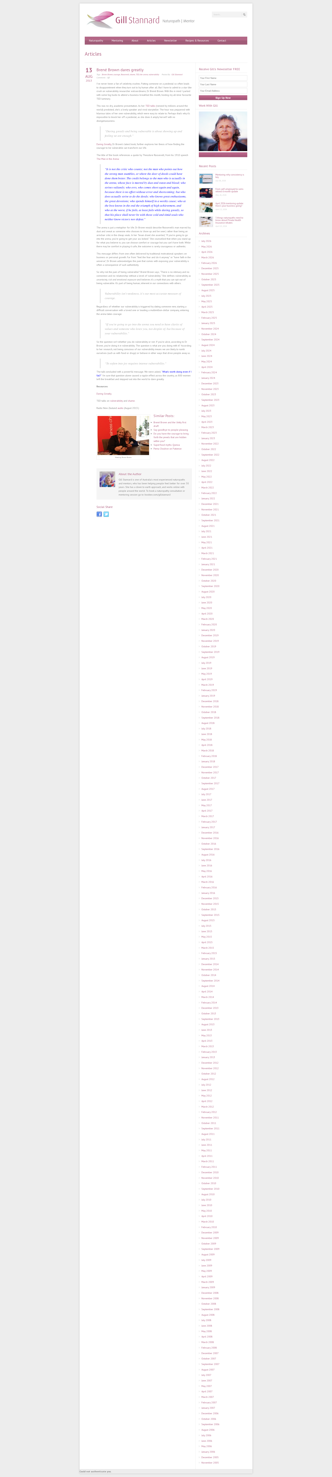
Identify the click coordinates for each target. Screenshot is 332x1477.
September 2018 (210, 717)
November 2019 (210, 640)
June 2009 (206, 1265)
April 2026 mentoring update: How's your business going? (229, 204)
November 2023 (210, 389)
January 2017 (208, 827)
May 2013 (206, 1035)
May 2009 (206, 1270)
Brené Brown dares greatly (120, 69)
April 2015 (207, 942)
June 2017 (206, 799)
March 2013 (207, 1046)
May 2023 (206, 416)
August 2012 (208, 1079)
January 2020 (208, 630)
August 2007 (208, 1369)
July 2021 (206, 531)
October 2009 (208, 1243)
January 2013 (208, 1057)
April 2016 (207, 876)
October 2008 (208, 1303)
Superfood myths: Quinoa (167, 444)
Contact (222, 40)
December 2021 (210, 504)
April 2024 (207, 367)
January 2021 (208, 564)
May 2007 (206, 1386)
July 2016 (206, 860)
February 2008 (209, 1347)
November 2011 (210, 1117)
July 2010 (206, 1199)
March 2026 (207, 257)
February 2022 (209, 493)
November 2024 (210, 328)
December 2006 (210, 1413)
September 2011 (210, 1128)
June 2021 (206, 536)
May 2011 (206, 1150)
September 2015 (210, 914)
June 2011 (206, 1144)
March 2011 (207, 1161)
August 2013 (208, 1024)
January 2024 (208, 377)
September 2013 (210, 1019)
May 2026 (206, 246)
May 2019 (206, 673)
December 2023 (210, 383)
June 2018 (206, 734)
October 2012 (208, 1073)
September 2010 (210, 1188)
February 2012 (209, 1112)
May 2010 (206, 1210)
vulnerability (154, 74)
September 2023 (210, 399)
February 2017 (209, 821)
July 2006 (206, 1435)
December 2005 (210, 1457)
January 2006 (208, 1451)
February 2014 (209, 1002)
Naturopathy (96, 40)
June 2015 (206, 931)
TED (137, 74)
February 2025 (209, 317)
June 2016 (206, 865)
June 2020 (206, 602)
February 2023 (209, 432)
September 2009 (210, 1249)
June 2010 (206, 1205)
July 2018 (206, 728)
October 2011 (208, 1123)
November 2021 (210, 509)
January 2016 (208, 893)
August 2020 (208, 591)
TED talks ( (150, 105)
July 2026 (206, 241)
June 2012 (206, 1090)
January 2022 (208, 498)
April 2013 (207, 1040)
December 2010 (210, 1172)
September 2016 (210, 849)
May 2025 (206, 301)
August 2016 (208, 854)
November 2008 (210, 1298)
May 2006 (206, 1446)
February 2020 (209, 624)
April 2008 (207, 1336)
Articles (151, 40)
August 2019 (208, 657)
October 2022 (208, 449)
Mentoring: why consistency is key (229, 176)
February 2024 (209, 372)
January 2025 (208, 323)
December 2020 (210, 569)
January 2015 (208, 958)
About (135, 40)
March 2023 (207, 427)
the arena (144, 74)
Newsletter (170, 40)
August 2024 (208, 345)
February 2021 (209, 558)
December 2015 (210, 898)
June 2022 (206, 471)
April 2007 (207, 1391)
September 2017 (210, 783)
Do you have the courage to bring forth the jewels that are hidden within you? (171, 437)
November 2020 (210, 575)
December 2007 (210, 1353)
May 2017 (206, 805)
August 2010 (208, 1194)
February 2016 (209, 887)
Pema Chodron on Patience (168, 448)
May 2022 (206, 476)
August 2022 (208, 460)
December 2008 (210, 1292)
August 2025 (208, 290)
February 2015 (209, 953)
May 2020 (206, 608)
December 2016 (210, 832)
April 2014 (207, 991)
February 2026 (209, 263)
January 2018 (208, 761)
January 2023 (208, 438)
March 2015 (207, 947)
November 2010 (210, 1177)
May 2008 (206, 1331)
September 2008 (210, 1309)
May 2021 (206, 542)
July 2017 (206, 794)
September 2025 (210, 284)
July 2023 (206, 410)
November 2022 (210, 443)
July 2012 (206, 1084)
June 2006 (206, 1440)
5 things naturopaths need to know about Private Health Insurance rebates (229, 220)
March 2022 (207, 487)
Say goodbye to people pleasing (171, 429)
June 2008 (206, 1325)
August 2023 (208, 405)
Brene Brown (107, 74)
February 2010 (209, 1227)
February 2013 (209, 1051)
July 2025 (206, 295)
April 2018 (207, 745)
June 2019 (206, 668)
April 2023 (207, 421)
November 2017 (210, 772)
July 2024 (206, 350)
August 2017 (208, 788)
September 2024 (210, 339)
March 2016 (207, 881)
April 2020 (207, 613)
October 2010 (208, 1183)
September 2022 (210, 454)
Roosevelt (125, 74)
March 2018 (207, 750)
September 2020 (210, 586)
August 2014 (208, 986)
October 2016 (208, 843)
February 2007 (209, 1402)
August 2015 (208, 920)
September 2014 (210, 980)
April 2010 (207, 1216)
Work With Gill (223, 154)
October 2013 (208, 1013)
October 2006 (208, 1418)
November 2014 (210, 969)
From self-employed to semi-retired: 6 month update (229, 190)
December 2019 (210, 635)
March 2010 (207, 1221)
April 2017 (207, 810)
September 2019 (210, 652)
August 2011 (208, 1134)
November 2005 (210, 1462)
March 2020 (207, 619)
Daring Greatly (103, 144)
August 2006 (208, 1429)
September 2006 (210, 1424)
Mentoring (117, 40)
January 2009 (208, 1287)
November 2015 (210, 903)
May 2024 (206, 361)
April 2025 (207, 306)
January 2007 (208, 1407)
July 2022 (206, 465)
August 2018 (208, 723)
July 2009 (206, 1260)
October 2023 (208, 394)
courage (116, 74)
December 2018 (210, 701)
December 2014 (210, 964)
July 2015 (206, 925)
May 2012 (206, 1095)
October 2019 (208, 646)
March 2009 (207, 1282)
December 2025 (210, 268)
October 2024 (208, 334)
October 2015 (208, 909)
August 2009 (208, 1254)
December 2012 (210, 1062)
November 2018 (210, 706)
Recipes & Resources (197, 40)
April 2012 (207, 1101)
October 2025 (208, 279)
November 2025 (210, 273)
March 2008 (207, 1342)
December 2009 (210, 1232)
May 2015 (206, 936)
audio (121, 408)
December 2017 (210, 766)
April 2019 (207, 679)
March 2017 (207, 816)
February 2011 (209, 1166)
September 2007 (210, 1364)
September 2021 (210, 520)
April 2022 (207, 482)
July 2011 (206, 1139)
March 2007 (207, 1397)
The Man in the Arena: (107, 158)
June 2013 (206, 1029)
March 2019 (207, 684)
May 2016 (206, 871)
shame (132, 74)
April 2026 (207, 251)
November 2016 (210, 838)
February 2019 (209, 690)
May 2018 (206, 739)
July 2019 (206, 662)
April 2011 (207, 1155)
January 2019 (208, 695)
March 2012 (207, 1106)
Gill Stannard (177, 74)
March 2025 (207, 312)
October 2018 (208, 712)
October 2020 (208, 580)
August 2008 (208, 1314)
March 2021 (207, 553)
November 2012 (210, 1068)
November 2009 (210, 1238)
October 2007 (208, 1358)
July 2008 (206, 1320)
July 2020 (206, 597)
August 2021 (208, 525)
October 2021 (208, 514)
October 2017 (208, 777)
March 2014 (207, 997)
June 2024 (206, 356)
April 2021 (207, 547)
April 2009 (207, 1276)
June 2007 (206, 1380)
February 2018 (209, 756)
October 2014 (208, 975)
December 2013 (210, 1008)
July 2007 (206, 1375)
